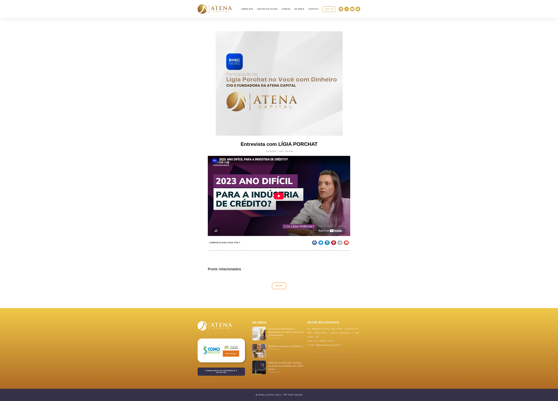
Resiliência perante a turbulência (285, 346)
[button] (329, 9)
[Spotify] (358, 9)
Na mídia (299, 9)
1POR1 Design (295, 395)
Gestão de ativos (267, 9)
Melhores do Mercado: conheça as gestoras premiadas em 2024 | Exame (286, 365)
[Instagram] (346, 9)
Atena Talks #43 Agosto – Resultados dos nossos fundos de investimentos (286, 332)
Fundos (286, 9)
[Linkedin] (341, 9)
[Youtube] (352, 9)
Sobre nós (247, 9)
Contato (313, 9)
